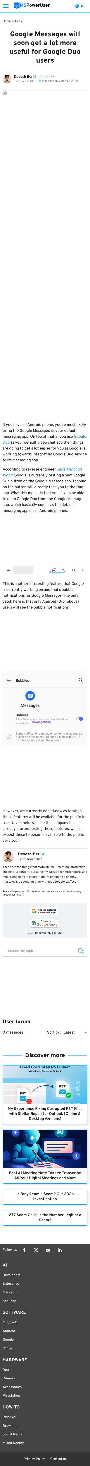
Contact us (58, 1459)
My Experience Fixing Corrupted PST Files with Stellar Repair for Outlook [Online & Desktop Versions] (45, 1113)
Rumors (9, 1378)
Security (9, 1301)
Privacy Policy (34, 1459)
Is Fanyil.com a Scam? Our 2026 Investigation (45, 1197)
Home (7, 21)
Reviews (9, 1417)
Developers (12, 1275)
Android (9, 1331)
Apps (18, 21)
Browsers (10, 1426)
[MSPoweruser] (32, 6)
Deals (7, 1370)
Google (8, 1340)
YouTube (48, 1250)
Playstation (11, 1396)
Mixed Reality (13, 1443)
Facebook (24, 1250)
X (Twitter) (36, 1250)
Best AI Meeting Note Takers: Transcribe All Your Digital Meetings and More (45, 1176)
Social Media (12, 1434)
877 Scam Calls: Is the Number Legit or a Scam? (45, 1218)
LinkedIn (60, 1250)
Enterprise (11, 1284)
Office (7, 1348)
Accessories (12, 1387)
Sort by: (54, 1032)
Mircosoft (10, 1322)
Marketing (11, 1292)
